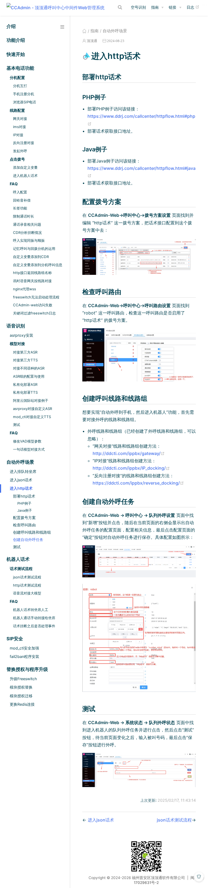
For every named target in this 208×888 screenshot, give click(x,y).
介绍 (11, 26)
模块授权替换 (21, 687)
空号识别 (138, 7)
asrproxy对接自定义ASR (32, 408)
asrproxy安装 (21, 335)
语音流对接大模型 (27, 593)
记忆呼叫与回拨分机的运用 (34, 248)
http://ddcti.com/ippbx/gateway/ (129, 453)
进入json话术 (21, 480)
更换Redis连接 (22, 704)
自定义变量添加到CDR (31, 256)
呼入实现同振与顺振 (29, 240)
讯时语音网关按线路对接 (32, 281)
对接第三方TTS (25, 360)
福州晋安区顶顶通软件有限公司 (158, 878)
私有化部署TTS (25, 392)
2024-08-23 (115, 41)
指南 (155, 7)
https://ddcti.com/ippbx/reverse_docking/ (138, 483)
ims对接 (19, 127)
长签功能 (20, 208)
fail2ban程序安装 (24, 656)
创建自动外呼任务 (28, 539)
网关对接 (20, 118)
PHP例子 (24, 503)
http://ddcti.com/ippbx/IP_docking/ (131, 468)
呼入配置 (20, 192)
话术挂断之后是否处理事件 (34, 626)
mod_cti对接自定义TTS (32, 417)
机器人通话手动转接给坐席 (34, 618)
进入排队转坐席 (23, 471)
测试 (16, 424)
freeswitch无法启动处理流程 (36, 297)
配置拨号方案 (24, 517)
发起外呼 (20, 151)
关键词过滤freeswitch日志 (34, 313)
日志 (193, 7)
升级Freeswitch (23, 678)
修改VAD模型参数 (27, 441)
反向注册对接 (23, 143)
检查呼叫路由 (24, 525)
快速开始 (15, 54)
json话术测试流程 (27, 577)
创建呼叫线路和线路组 (32, 532)
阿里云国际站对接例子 (30, 400)
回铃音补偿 (22, 200)
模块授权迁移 (21, 695)
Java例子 (24, 510)
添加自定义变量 (25, 167)
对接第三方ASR (25, 352)
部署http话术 (24, 496)
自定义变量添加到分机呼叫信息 (37, 265)
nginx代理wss (24, 289)
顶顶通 (92, 41)
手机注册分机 (23, 94)
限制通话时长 (23, 216)
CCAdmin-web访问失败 (32, 305)
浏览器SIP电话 (24, 102)
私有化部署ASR (25, 384)
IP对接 (18, 135)
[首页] (84, 31)
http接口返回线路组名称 (32, 272)
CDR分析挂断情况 (27, 232)
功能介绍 (15, 40)
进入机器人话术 (25, 175)
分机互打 (20, 86)
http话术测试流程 (27, 585)
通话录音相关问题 (27, 224)
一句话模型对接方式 (29, 449)
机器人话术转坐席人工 (30, 609)
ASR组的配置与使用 (28, 376)
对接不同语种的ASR (28, 368)
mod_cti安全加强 (24, 648)
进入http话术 (21, 488)
